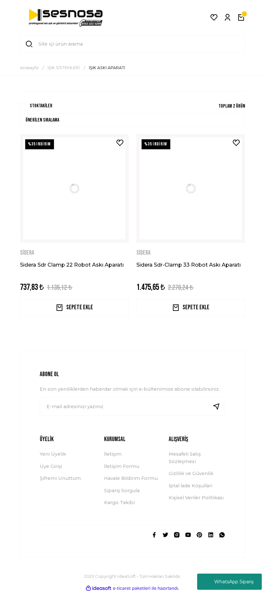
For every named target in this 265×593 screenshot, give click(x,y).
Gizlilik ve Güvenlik (191, 473)
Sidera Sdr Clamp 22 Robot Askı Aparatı (72, 264)
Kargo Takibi (119, 502)
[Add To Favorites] (120, 143)
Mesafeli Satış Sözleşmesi (185, 457)
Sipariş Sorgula (122, 490)
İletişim (113, 454)
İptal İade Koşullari (190, 486)
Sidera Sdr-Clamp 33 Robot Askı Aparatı (188, 264)
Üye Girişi (51, 466)
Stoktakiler (41, 106)
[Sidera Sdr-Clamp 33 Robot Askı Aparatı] (190, 188)
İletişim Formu (121, 466)
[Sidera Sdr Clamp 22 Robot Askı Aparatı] (74, 188)
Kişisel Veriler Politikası (196, 498)
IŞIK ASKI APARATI (107, 67)
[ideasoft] (98, 588)
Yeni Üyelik (53, 454)
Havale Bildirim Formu (131, 478)
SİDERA (27, 253)
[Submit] (218, 406)
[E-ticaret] (132, 588)
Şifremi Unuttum (60, 478)
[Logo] (66, 17)
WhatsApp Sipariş (234, 582)
